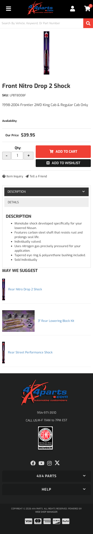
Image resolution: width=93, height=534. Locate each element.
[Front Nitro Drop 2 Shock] (46, 53)
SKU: (5, 95)
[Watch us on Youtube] (41, 463)
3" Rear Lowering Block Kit (56, 321)
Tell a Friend (38, 176)
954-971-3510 (46, 413)
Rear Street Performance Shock (30, 352)
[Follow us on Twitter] (57, 463)
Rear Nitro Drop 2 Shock (25, 289)
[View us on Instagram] (49, 463)
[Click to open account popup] (73, 8)
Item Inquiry (14, 176)
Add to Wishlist (66, 163)
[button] (46, 23)
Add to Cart (66, 151)
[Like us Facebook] (33, 463)
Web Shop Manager (46, 511)
